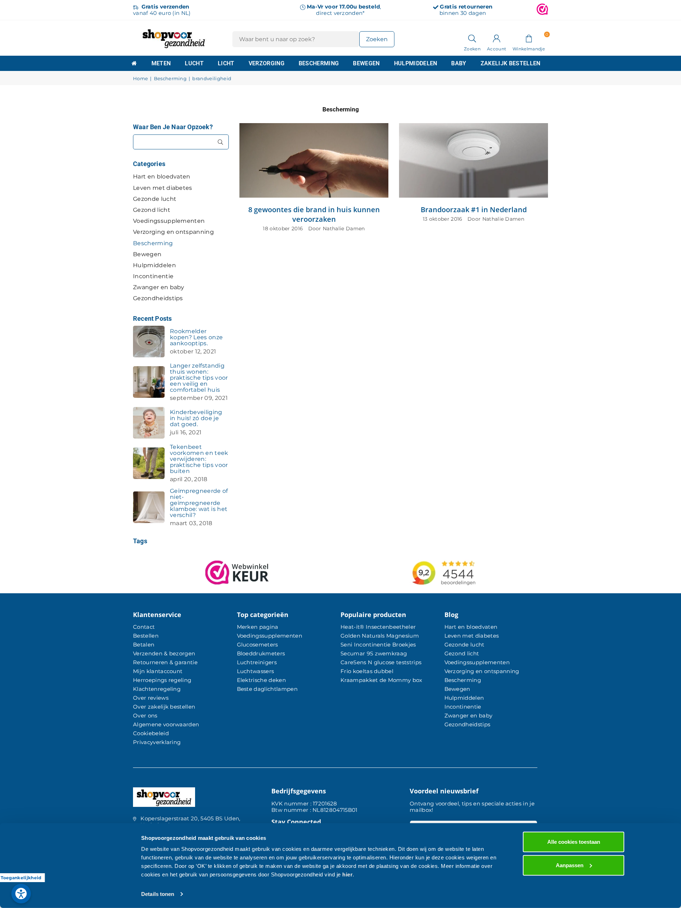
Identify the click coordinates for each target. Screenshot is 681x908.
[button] (528, 38)
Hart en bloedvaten (161, 176)
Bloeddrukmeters (261, 653)
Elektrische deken (261, 680)
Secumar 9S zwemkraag (373, 653)
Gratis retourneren (466, 6)
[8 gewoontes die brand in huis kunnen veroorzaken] (313, 160)
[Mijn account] (496, 38)
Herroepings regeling (162, 680)
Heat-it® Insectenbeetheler (378, 626)
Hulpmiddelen (415, 63)
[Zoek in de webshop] (472, 38)
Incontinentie (153, 276)
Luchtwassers (255, 671)
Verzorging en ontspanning (173, 232)
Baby (458, 63)
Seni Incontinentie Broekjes (378, 644)
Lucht (194, 63)
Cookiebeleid (151, 733)
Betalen (143, 644)
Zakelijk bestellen (511, 63)
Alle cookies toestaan (573, 842)
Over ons (145, 715)
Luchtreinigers (257, 662)
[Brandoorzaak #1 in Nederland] (473, 160)
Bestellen (146, 635)
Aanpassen (569, 865)
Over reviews (150, 697)
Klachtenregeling (157, 689)
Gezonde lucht (154, 199)
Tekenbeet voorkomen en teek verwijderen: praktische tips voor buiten (199, 459)
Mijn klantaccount (157, 671)
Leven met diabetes (162, 188)
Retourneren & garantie (165, 662)
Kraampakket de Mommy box (381, 680)
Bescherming (319, 63)
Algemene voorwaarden (166, 724)
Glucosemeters (257, 644)
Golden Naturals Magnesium (379, 635)
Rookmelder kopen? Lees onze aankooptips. (196, 337)
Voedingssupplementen (169, 221)
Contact (144, 626)
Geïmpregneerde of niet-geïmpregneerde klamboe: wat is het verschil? (199, 503)
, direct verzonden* (344, 9)
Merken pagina (257, 626)
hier (347, 874)
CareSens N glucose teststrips (380, 662)
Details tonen (157, 894)
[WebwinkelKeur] (542, 10)
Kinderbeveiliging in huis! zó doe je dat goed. (196, 418)
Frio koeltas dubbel (366, 671)
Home (140, 78)
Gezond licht (151, 210)
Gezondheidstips (158, 298)
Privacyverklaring (157, 742)
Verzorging (266, 63)
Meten (161, 63)
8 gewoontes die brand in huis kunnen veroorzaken (314, 214)
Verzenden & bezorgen (164, 653)
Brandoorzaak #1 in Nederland (474, 209)
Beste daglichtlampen (267, 689)
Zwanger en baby (158, 287)
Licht (226, 63)
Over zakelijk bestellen (164, 706)
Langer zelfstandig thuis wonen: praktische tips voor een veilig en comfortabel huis (199, 378)
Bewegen (366, 63)
